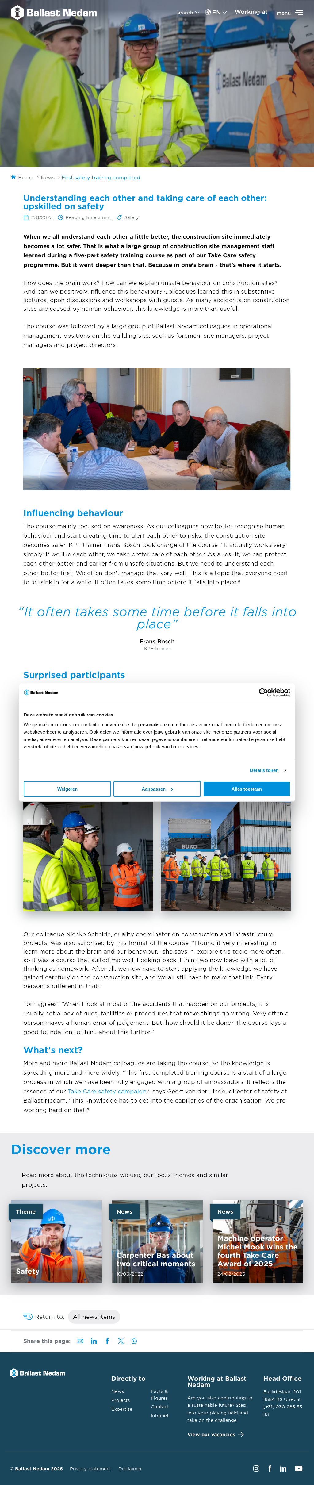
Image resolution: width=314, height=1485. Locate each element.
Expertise (121, 1409)
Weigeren (67, 789)
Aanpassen (154, 789)
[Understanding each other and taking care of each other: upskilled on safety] (54, 12)
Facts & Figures (159, 1394)
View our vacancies (211, 1434)
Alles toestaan (247, 789)
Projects (120, 1400)
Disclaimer (130, 1468)
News (117, 1391)
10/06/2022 (157, 1241)
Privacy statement (90, 1468)
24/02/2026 (257, 1241)
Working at (251, 11)
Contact (160, 1406)
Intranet (160, 1415)
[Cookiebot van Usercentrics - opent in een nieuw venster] (263, 692)
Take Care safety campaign (107, 1091)
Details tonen (264, 770)
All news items (94, 1316)
